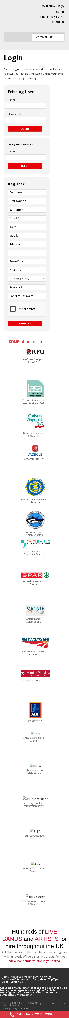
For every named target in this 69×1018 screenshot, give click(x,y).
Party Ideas (39, 979)
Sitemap (24, 1008)
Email (12, 100)
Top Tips (53, 979)
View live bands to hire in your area (34, 961)
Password (15, 114)
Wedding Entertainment (37, 976)
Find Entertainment (52, 16)
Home (5, 976)
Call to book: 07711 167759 (34, 1014)
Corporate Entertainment (16, 979)
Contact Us (57, 22)
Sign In (60, 11)
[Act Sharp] (17, 16)
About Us (16, 976)
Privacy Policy (10, 1008)
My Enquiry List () (53, 6)
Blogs (5, 981)
